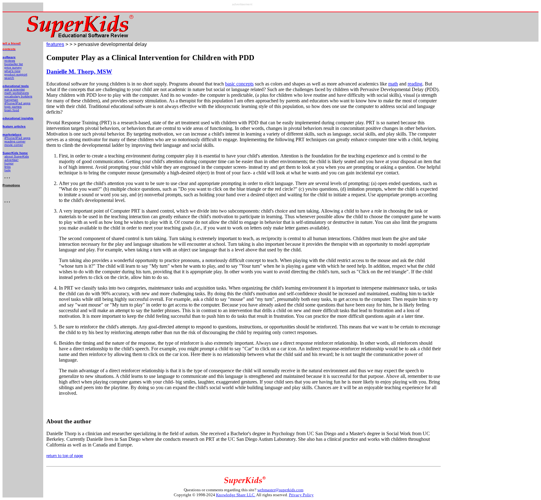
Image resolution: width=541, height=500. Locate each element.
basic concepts (239, 83)
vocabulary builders (18, 96)
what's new (12, 71)
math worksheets (16, 93)
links (7, 166)
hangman (11, 99)
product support (15, 74)
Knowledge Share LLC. (235, 494)
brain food (11, 110)
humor (8, 163)
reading (415, 83)
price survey (13, 67)
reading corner (14, 141)
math (393, 83)
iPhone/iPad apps (17, 103)
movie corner (13, 145)
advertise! (11, 160)
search (9, 78)
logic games (13, 106)
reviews (9, 60)
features (55, 44)
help (7, 170)
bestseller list (13, 64)
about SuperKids (16, 156)
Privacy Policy (301, 494)
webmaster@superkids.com (280, 489)
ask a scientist (14, 89)
